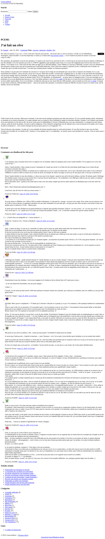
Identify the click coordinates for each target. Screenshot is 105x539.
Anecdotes (8, 496)
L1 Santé (93, 81)
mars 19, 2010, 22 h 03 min (26, 252)
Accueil (7, 15)
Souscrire (8, 19)
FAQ (6, 22)
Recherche (4, 11)
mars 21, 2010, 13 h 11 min (29, 425)
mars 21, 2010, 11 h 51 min (28, 398)
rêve (53, 50)
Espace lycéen (9, 17)
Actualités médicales (11, 492)
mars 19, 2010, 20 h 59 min (29, 194)
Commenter (24, 50)
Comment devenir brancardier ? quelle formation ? (21, 477)
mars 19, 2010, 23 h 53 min (26, 325)
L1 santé (59, 79)
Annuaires (44, 537)
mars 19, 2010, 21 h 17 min (26, 214)
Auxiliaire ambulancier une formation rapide (19, 473)
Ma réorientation (10, 501)
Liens (7, 21)
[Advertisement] (38, 31)
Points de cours (10, 513)
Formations (8, 498)
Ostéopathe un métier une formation (16, 481)
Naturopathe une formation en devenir (17, 470)
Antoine (5, 50)
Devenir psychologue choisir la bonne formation (20, 475)
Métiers (7, 503)
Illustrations (8, 500)
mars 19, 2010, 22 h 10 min (28, 296)
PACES (7, 509)
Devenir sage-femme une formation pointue (19, 479)
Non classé (8, 507)
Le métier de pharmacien (13, 530)
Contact (7, 24)
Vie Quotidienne (10, 522)
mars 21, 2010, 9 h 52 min (26, 348)
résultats (49, 50)
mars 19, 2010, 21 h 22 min (46, 221)
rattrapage (42, 50)
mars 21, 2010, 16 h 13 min (28, 462)
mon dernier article (57, 55)
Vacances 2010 (10, 518)
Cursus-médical (6, 2)
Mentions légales (58, 537)
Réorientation (9, 516)
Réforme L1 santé (11, 514)
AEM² (7, 494)
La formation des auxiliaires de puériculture (19, 471)
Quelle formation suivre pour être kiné (17, 484)
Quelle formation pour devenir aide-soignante (19, 483)
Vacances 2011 (10, 520)
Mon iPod (8, 505)
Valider (29, 11)
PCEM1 (7, 511)
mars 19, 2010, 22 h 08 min (24, 272)
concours (35, 50)
